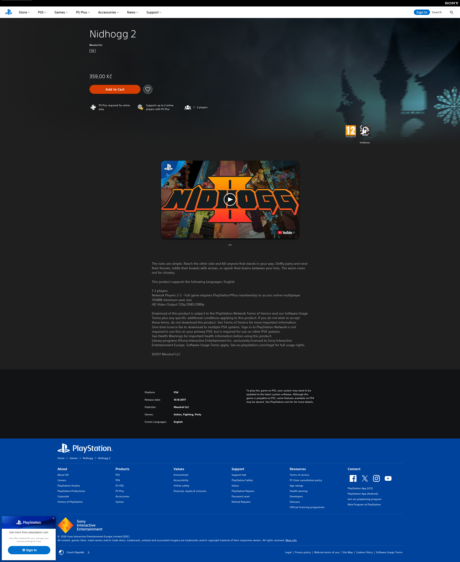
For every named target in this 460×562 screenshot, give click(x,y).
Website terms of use (326, 552)
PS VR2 (120, 485)
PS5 (40, 12)
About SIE (63, 474)
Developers (296, 496)
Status (235, 485)
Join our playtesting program (364, 499)
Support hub (239, 474)
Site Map (347, 552)
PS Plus (81, 12)
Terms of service (299, 474)
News (131, 12)
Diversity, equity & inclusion (190, 491)
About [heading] (62, 469)
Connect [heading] (354, 469)
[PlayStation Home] (8, 12)
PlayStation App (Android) (363, 493)
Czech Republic (75, 552)
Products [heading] (122, 469)
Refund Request (241, 501)
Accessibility (181, 480)
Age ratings (296, 485)
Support (152, 12)
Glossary (295, 501)
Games (59, 12)
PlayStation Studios (69, 485)
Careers (62, 480)
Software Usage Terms (389, 552)
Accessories (107, 12)
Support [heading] (238, 469)
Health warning (299, 491)
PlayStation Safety (242, 480)
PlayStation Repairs (243, 491)
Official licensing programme (307, 507)
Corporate (63, 496)
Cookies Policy (364, 552)
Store (23, 12)
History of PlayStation (70, 501)
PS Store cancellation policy (306, 480)
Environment (181, 474)
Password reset (241, 496)
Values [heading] (179, 469)
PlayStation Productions (71, 491)
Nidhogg (88, 458)
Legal (288, 552)
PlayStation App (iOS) (360, 488)
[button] (230, 199)
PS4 (118, 480)
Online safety (181, 485)
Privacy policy (303, 552)
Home (61, 458)
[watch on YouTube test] (286, 232)
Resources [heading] (298, 469)
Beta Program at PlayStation (364, 504)
